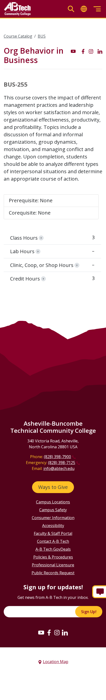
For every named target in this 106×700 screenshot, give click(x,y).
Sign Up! (88, 611)
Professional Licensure (53, 565)
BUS (42, 36)
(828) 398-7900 (57, 456)
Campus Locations (53, 502)
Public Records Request (53, 573)
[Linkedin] (65, 632)
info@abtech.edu (58, 468)
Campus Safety (53, 510)
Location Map (55, 661)
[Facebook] (49, 632)
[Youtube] (41, 632)
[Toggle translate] (83, 9)
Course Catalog (18, 36)
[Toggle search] (71, 9)
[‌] (73, 51)
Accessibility (53, 525)
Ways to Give (53, 487)
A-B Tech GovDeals (53, 549)
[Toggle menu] (97, 9)
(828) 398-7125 (61, 462)
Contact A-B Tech (53, 541)
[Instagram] (57, 632)
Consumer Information (53, 517)
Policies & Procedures (53, 557)
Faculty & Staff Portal (53, 533)
